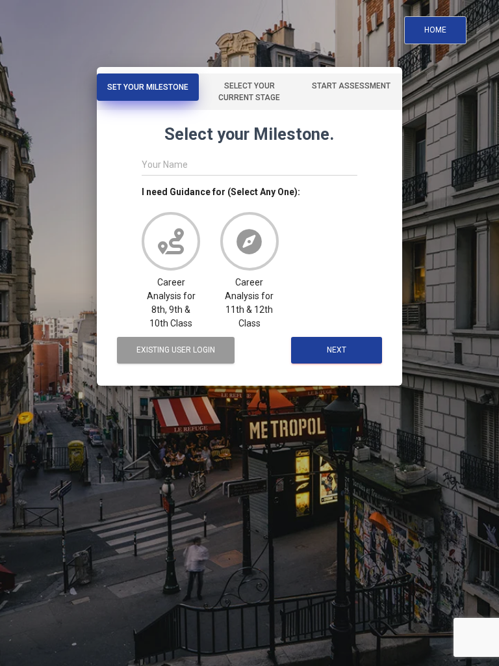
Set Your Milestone (147, 87)
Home (435, 29)
